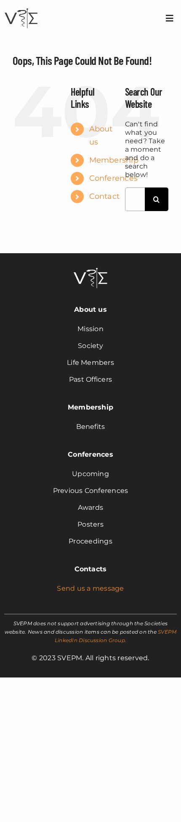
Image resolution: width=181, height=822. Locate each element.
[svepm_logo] (21, 9)
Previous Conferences (90, 491)
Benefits (90, 427)
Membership (113, 160)
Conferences (113, 178)
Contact (104, 196)
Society (90, 346)
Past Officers (90, 379)
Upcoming (90, 474)
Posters (90, 524)
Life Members (90, 363)
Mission (90, 329)
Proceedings (90, 541)
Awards (90, 507)
